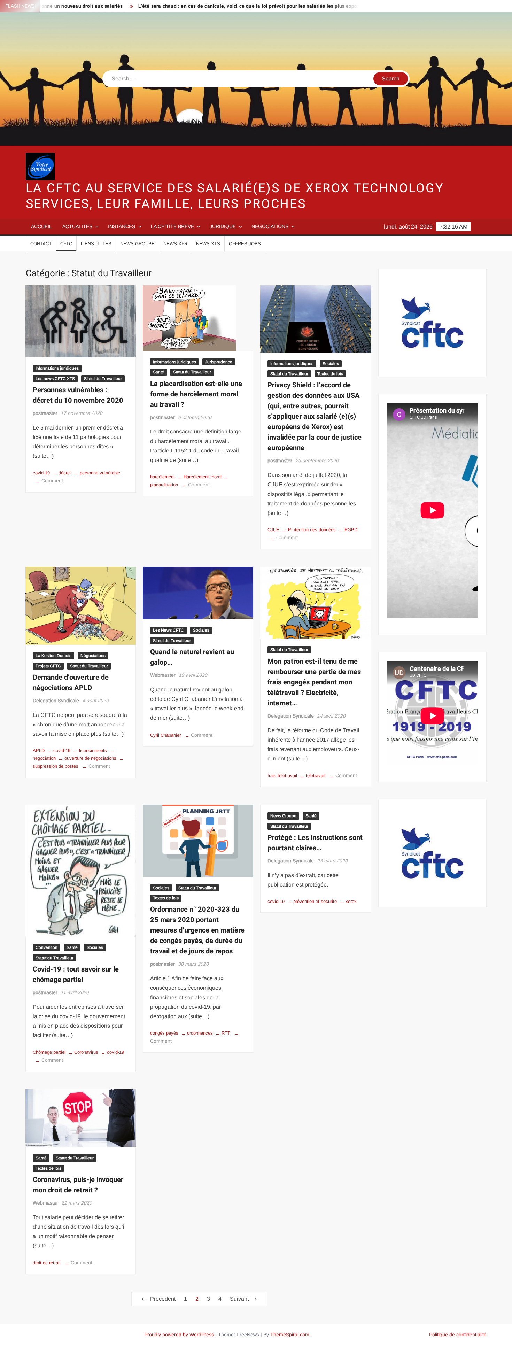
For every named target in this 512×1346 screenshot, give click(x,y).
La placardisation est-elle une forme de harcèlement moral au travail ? (196, 394)
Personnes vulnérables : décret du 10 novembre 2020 (78, 395)
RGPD (350, 529)
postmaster (45, 413)
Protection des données (312, 529)
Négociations (93, 655)
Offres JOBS (245, 243)
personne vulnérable (100, 472)
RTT (226, 1033)
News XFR (175, 243)
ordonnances (200, 1033)
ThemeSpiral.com (289, 1334)
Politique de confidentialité (458, 1334)
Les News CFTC (168, 630)
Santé (158, 372)
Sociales (331, 363)
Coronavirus (86, 1052)
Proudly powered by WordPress (179, 1334)
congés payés (164, 1033)
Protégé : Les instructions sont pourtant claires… (315, 843)
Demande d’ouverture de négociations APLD (71, 682)
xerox (351, 901)
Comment (52, 481)
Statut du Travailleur (103, 378)
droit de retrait (47, 1263)
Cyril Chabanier (165, 735)
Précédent (163, 1299)
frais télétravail (282, 775)
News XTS (208, 243)
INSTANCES (121, 226)
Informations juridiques (57, 368)
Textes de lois (330, 373)
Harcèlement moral (203, 476)
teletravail (315, 775)
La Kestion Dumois (53, 655)
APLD (39, 750)
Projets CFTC (48, 666)
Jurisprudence (218, 361)
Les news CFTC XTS (55, 378)
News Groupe (137, 243)
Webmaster (163, 675)
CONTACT (41, 243)
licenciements (93, 750)
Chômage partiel (49, 1052)
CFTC (66, 243)
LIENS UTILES (96, 243)
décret (65, 472)
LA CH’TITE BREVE (172, 226)
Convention (46, 947)
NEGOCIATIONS (269, 226)
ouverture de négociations (90, 758)
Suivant (239, 1299)
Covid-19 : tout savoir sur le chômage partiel (76, 974)
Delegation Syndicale (56, 700)
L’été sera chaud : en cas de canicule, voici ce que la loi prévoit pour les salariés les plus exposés (212, 6)
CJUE (273, 529)
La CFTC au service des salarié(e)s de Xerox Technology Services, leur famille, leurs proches (235, 196)
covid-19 (41, 472)
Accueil (41, 226)
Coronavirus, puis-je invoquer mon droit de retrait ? (78, 1185)
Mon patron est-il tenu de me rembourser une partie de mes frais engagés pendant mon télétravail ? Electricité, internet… (314, 682)
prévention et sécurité (315, 901)
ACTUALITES (77, 226)
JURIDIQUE (223, 226)
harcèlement (162, 476)
